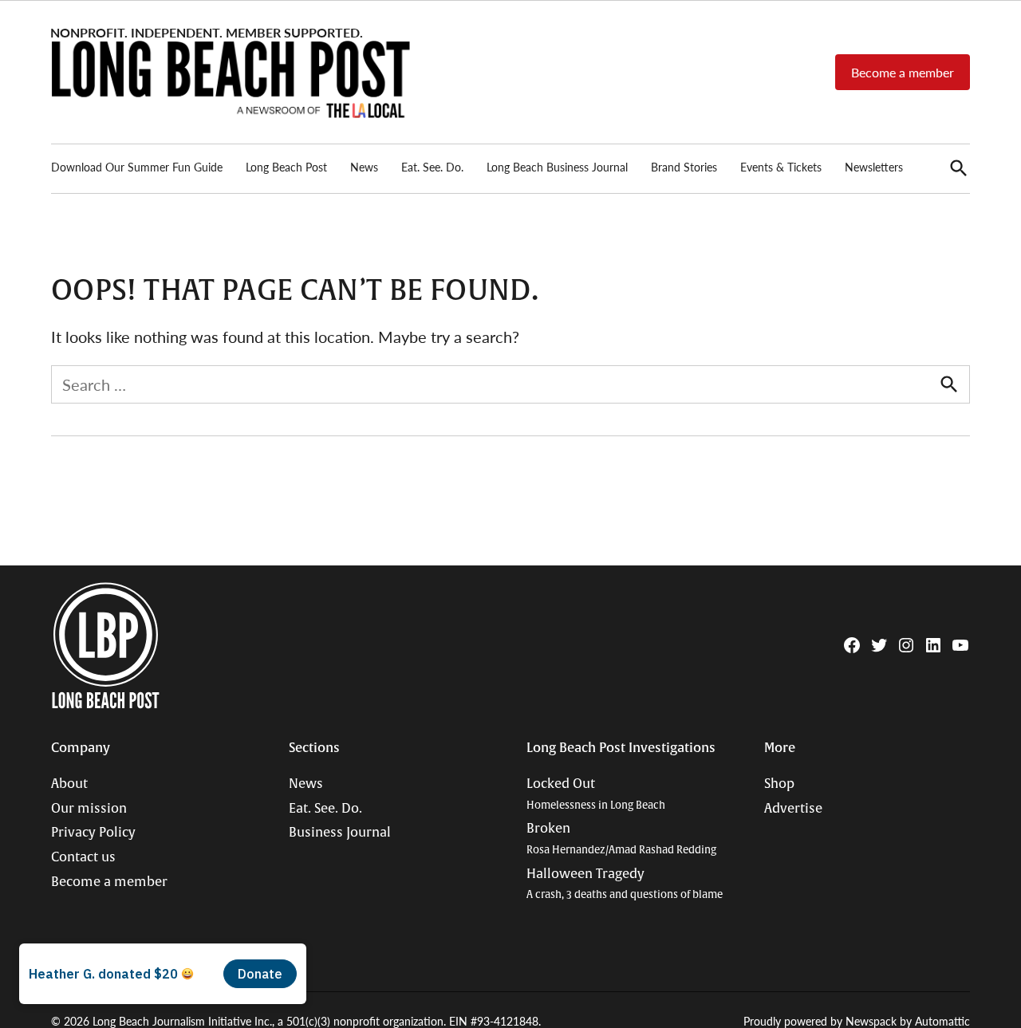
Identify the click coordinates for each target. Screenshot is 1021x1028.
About (69, 784)
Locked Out (595, 794)
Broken (621, 839)
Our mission (89, 809)
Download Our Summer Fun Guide (137, 167)
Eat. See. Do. (432, 167)
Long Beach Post (286, 167)
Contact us (83, 857)
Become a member (902, 72)
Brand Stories (684, 167)
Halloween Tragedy (624, 884)
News (364, 167)
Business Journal (340, 833)
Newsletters (874, 167)
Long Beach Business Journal (557, 167)
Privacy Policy (93, 833)
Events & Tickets (781, 167)
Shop (779, 784)
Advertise (793, 809)
